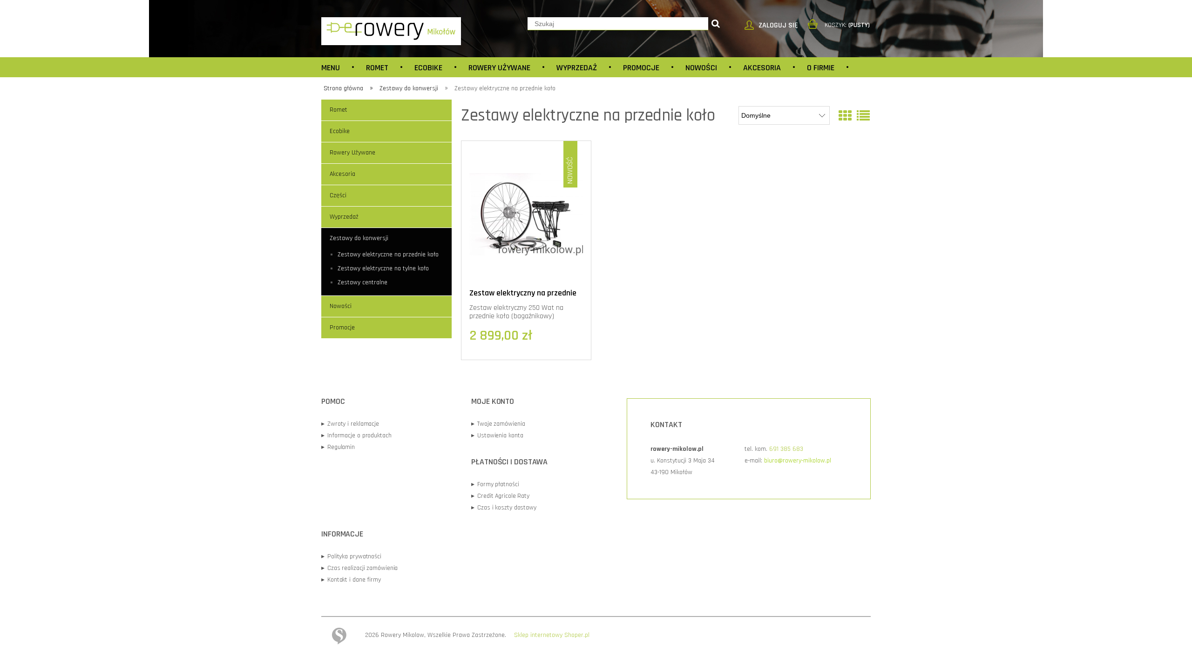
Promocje (342, 327)
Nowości (341, 306)
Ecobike (340, 131)
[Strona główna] (391, 30)
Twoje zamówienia (498, 424)
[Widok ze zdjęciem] (845, 116)
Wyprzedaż (344, 217)
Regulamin (338, 447)
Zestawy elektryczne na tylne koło (383, 268)
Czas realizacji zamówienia (359, 568)
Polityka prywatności (351, 556)
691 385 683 (786, 449)
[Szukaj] (715, 23)
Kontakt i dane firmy (351, 580)
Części (338, 195)
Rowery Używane (352, 152)
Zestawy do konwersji (359, 238)
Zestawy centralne (362, 282)
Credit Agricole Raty (500, 496)
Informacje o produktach (356, 435)
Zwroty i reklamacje (350, 424)
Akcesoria (342, 174)
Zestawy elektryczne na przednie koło (388, 254)
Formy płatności (495, 484)
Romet (338, 110)
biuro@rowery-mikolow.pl (797, 460)
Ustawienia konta (497, 435)
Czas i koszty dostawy (503, 507)
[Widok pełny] (863, 116)
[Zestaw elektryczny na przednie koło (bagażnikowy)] (526, 214)
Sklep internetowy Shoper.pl (551, 635)
